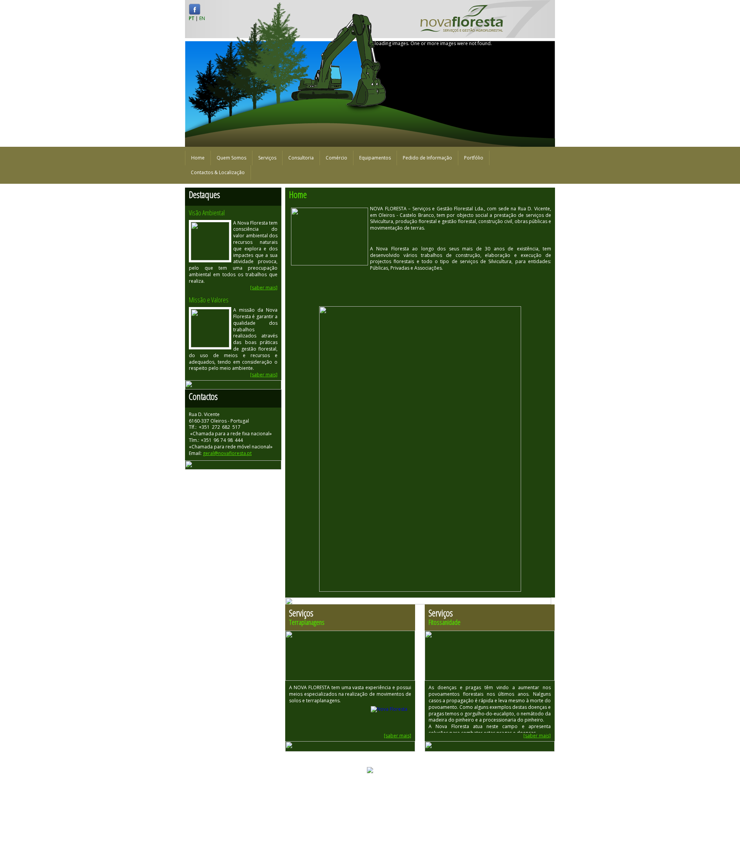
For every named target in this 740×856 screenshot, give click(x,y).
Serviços (267, 157)
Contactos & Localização (218, 172)
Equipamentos (375, 157)
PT (191, 18)
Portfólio (473, 157)
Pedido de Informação (427, 157)
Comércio (336, 157)
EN (202, 18)
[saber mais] (264, 287)
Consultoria (301, 157)
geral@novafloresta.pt (227, 453)
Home (198, 157)
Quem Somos (231, 157)
